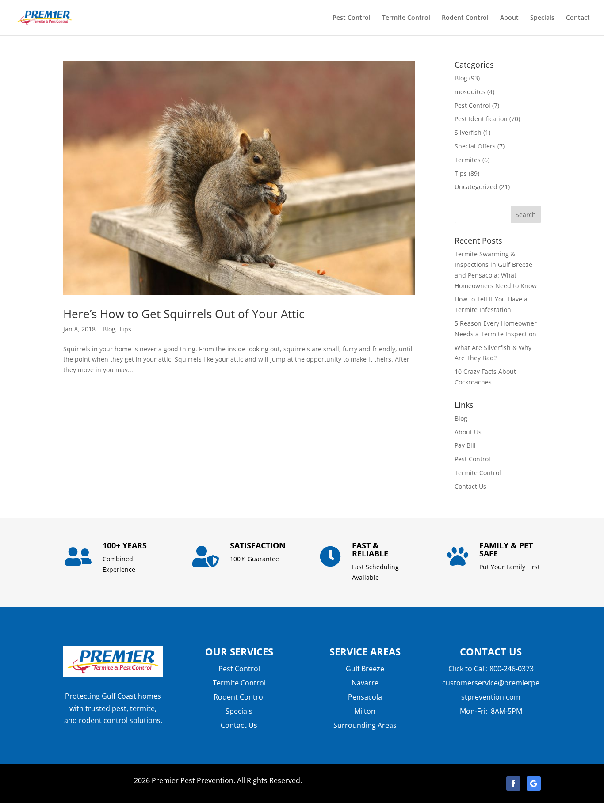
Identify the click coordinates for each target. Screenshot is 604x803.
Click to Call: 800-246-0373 (491, 669)
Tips (125, 329)
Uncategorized (476, 187)
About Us (468, 432)
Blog (109, 329)
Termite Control (406, 18)
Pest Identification (481, 118)
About (509, 18)
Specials (542, 18)
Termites (468, 160)
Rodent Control (465, 18)
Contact (578, 18)
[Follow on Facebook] (513, 783)
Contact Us (470, 486)
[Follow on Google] (534, 783)
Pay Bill (465, 445)
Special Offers (475, 146)
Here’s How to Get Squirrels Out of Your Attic (183, 314)
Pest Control (352, 18)
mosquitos (470, 92)
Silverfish (468, 132)
